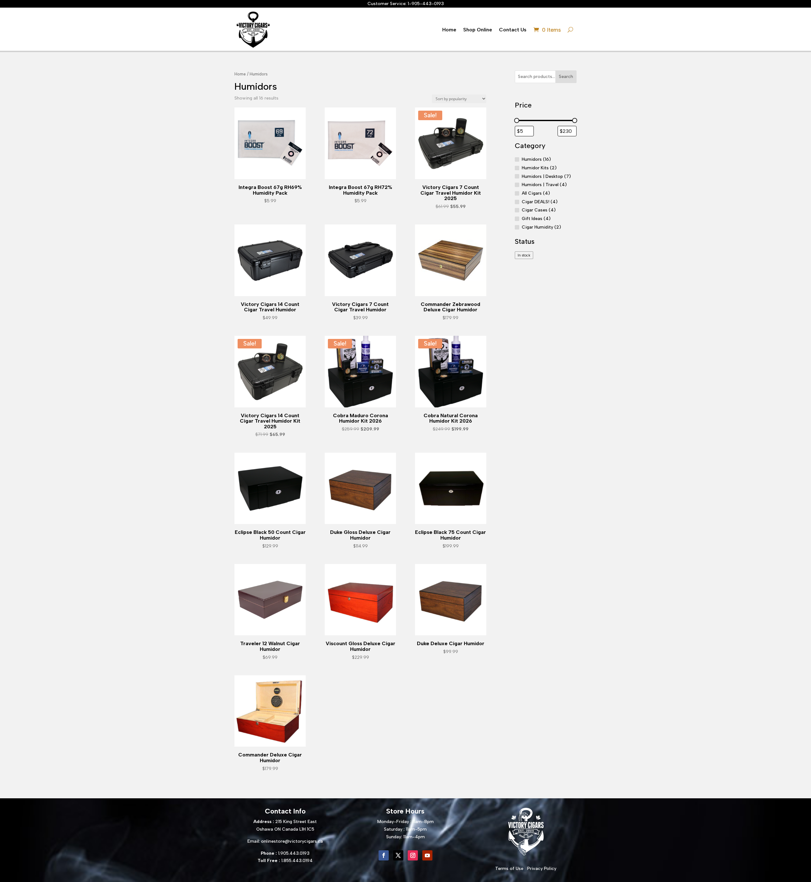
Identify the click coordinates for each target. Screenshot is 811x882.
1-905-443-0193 (426, 3)
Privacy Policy (541, 868)
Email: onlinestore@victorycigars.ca (285, 841)
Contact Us (513, 30)
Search (566, 76)
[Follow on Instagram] (413, 855)
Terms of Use (509, 868)
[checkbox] (524, 255)
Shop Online (477, 30)
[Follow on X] (398, 855)
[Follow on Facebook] (384, 855)
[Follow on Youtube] (427, 855)
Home (449, 30)
